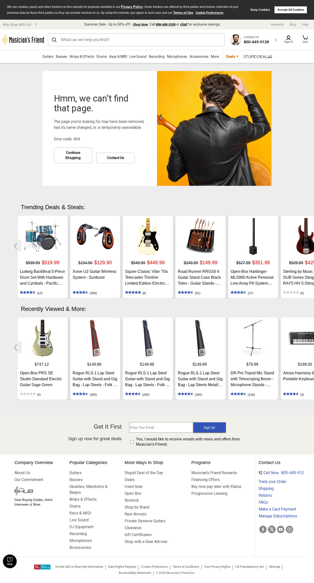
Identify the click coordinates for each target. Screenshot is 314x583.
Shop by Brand (137, 507)
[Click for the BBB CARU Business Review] (42, 567)
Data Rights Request (122, 566)
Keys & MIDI (118, 56)
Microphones (177, 56)
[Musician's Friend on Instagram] (289, 529)
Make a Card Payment (277, 509)
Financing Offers (205, 479)
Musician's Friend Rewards (214, 472)
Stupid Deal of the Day (144, 472)
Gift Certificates (138, 534)
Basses (61, 56)
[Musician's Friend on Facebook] (263, 529)
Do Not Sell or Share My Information (79, 566)
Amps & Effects (82, 56)
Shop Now (140, 24)
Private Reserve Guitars (145, 521)
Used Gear (134, 486)
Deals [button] (230, 56)
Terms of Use (183, 13)
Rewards (277, 24)
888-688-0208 (165, 24)
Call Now (281, 472)
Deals (130, 479)
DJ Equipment (81, 527)
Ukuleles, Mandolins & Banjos (88, 489)
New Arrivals (135, 514)
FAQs (263, 502)
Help (305, 24)
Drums (102, 56)
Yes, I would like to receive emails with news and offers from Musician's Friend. (188, 441)
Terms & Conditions (186, 566)
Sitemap (274, 566)
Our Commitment (28, 479)
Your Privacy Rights (217, 566)
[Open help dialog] (10, 561)
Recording (157, 56)
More (215, 56)
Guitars (47, 56)
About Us (22, 472)
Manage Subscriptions (278, 516)
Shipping (266, 488)
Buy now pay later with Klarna (216, 486)
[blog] (37, 491)
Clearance (133, 527)
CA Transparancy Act (249, 566)
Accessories (199, 56)
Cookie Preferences (209, 13)
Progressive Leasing (209, 493)
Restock (132, 500)
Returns (265, 495)
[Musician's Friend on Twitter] (271, 529)
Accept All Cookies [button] (290, 10)
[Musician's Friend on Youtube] (280, 529)
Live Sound (138, 56)
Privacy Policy (132, 7)
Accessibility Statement (135, 573)
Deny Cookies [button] (260, 10)
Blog (292, 24)
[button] (305, 39)
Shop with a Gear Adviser (146, 541)
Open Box (133, 493)
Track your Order (273, 481)
